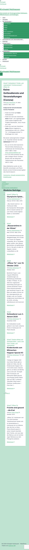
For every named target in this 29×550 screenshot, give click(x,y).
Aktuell (5, 83)
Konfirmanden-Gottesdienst (9, 186)
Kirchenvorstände (7, 33)
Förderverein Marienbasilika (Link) (10, 35)
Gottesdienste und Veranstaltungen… (13, 39)
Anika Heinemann (11, 102)
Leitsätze (5, 27)
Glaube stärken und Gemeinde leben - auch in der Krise (15, 341)
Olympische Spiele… (15, 197)
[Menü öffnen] (1, 74)
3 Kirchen (5, 25)
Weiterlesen (11, 217)
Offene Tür (6, 87)
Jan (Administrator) (14, 199)
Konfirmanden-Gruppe (8, 47)
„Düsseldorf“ (5, 183)
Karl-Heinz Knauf (14, 412)
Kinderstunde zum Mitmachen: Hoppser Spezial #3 (15, 350)
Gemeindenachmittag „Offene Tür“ (10, 53)
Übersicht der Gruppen (8, 45)
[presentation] (15, 397)
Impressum (6, 61)
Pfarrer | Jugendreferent (8, 31)
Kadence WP (12, 545)
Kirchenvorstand (16, 85)
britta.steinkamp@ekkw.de (12, 152)
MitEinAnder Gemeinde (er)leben (10, 55)
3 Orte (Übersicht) (7, 23)
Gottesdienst (12, 83)
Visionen (5, 29)
